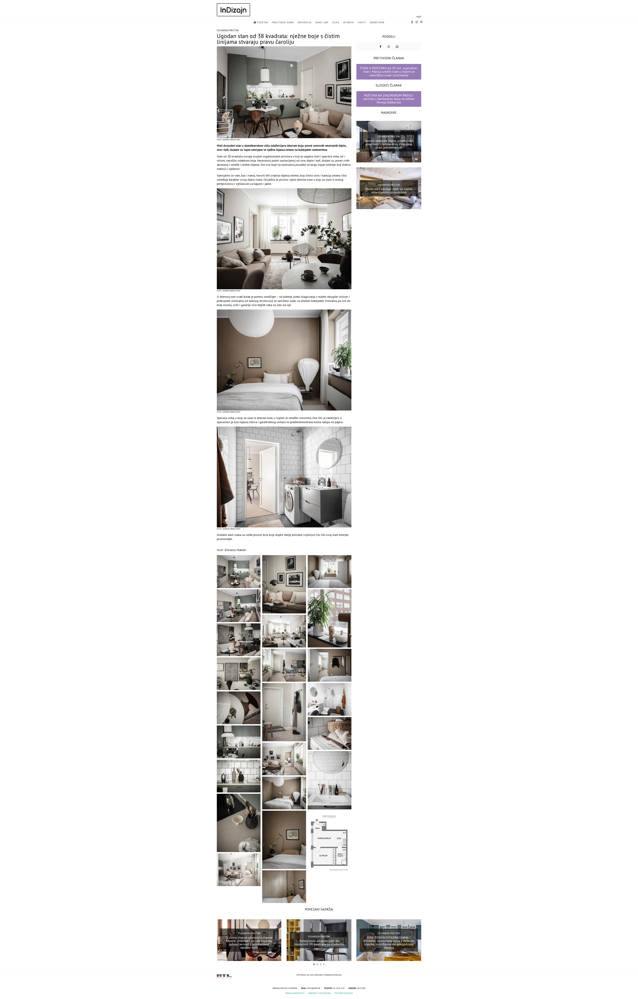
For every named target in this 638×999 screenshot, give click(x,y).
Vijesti (362, 22)
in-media (348, 22)
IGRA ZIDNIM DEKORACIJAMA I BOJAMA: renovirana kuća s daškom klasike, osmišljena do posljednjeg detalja (388, 942)
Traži (418, 16)
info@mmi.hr (313, 988)
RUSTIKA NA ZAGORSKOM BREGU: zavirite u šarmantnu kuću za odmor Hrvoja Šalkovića (389, 99)
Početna (262, 22)
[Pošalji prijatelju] (397, 46)
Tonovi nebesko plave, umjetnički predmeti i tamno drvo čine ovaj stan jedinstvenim (389, 143)
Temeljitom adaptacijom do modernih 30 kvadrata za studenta (319, 942)
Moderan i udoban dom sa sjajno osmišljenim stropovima (388, 190)
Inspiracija (305, 22)
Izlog (335, 22)
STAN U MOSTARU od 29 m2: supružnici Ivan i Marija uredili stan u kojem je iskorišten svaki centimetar (389, 71)
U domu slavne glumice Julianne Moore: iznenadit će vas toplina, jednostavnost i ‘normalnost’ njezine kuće (249, 942)
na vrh (418, 975)
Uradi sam (321, 22)
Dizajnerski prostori (228, 30)
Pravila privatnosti (295, 993)
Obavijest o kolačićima (319, 993)
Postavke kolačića (343, 993)
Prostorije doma (283, 22)
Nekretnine (377, 22)
